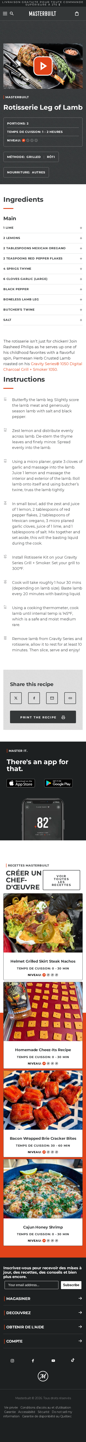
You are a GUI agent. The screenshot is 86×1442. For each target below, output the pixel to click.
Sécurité (44, 1412)
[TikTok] (73, 1360)
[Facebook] (32, 1360)
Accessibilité (27, 1412)
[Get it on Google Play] (24, 783)
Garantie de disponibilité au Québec (47, 1416)
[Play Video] (43, 66)
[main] (43, 637)
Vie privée (11, 1407)
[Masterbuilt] (43, 14)
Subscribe (71, 1285)
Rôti (51, 156)
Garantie (10, 1412)
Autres (38, 172)
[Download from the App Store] (61, 783)
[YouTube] (53, 1360)
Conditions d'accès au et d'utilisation (45, 1407)
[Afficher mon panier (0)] (76, 13)
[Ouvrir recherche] (11, 13)
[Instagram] (12, 1360)
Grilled (34, 156)
